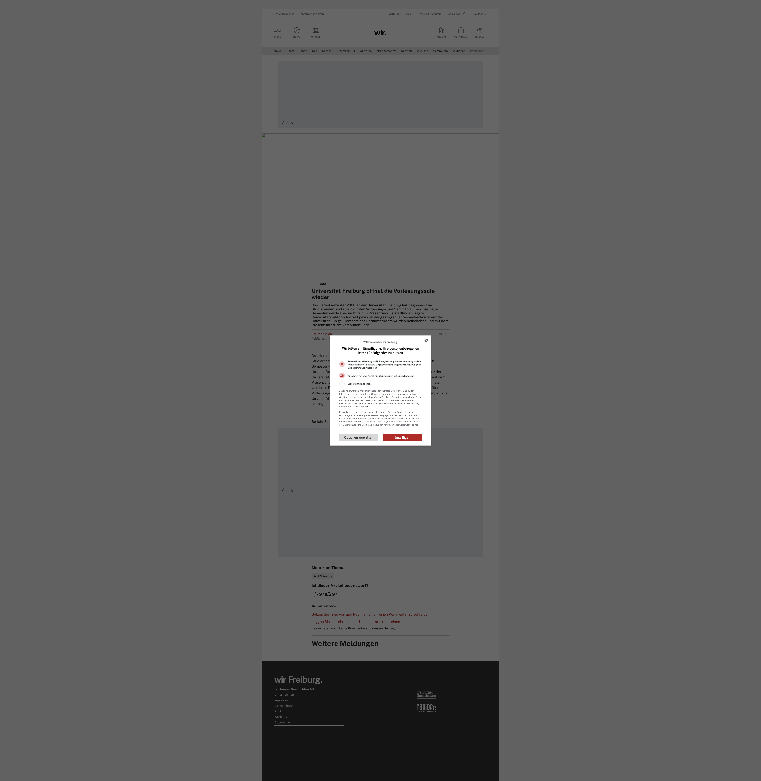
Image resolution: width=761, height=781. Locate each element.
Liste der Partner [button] (360, 406)
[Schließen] (426, 340)
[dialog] (380, 390)
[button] (380, 384)
